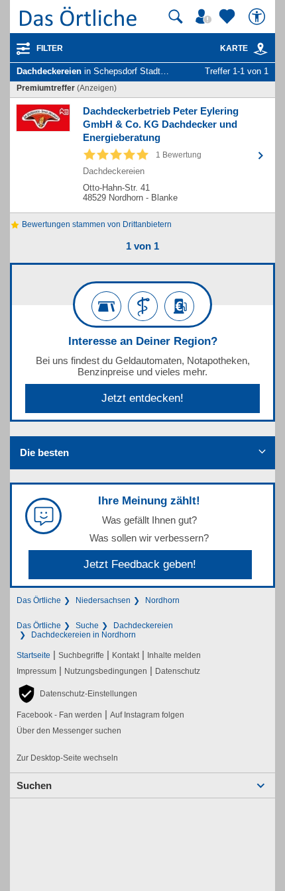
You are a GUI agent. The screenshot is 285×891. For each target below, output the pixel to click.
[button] (77, 693)
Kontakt (125, 655)
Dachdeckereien (143, 625)
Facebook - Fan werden (59, 715)
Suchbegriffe (81, 655)
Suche (87, 625)
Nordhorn (162, 600)
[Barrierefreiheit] (258, 16)
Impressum (36, 671)
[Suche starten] (176, 16)
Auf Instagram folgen (147, 715)
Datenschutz (177, 671)
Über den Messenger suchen (69, 730)
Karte (234, 48)
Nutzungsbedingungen (105, 671)
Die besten (44, 452)
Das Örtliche (39, 600)
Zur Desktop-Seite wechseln (67, 758)
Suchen (34, 785)
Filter (49, 48)
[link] (260, 49)
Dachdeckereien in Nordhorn (83, 634)
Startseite (33, 655)
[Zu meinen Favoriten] (229, 16)
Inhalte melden (174, 655)
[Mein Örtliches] (205, 16)
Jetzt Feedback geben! (140, 564)
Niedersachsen (103, 600)
